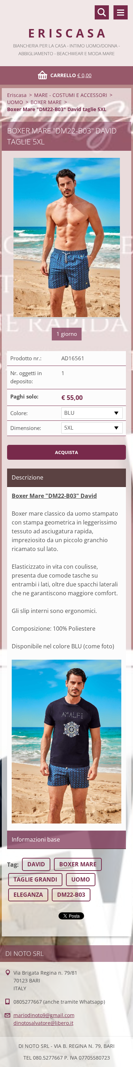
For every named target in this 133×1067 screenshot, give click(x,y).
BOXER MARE (46, 102)
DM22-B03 (71, 895)
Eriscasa (17, 95)
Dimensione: (25, 427)
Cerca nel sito (102, 12)
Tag (12, 864)
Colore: (19, 413)
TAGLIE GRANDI (35, 879)
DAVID (36, 864)
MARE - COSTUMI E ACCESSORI (70, 95)
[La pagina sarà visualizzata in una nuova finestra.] (66, 238)
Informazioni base (36, 839)
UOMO (15, 102)
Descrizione (27, 477)
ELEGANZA (28, 895)
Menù (120, 12)
